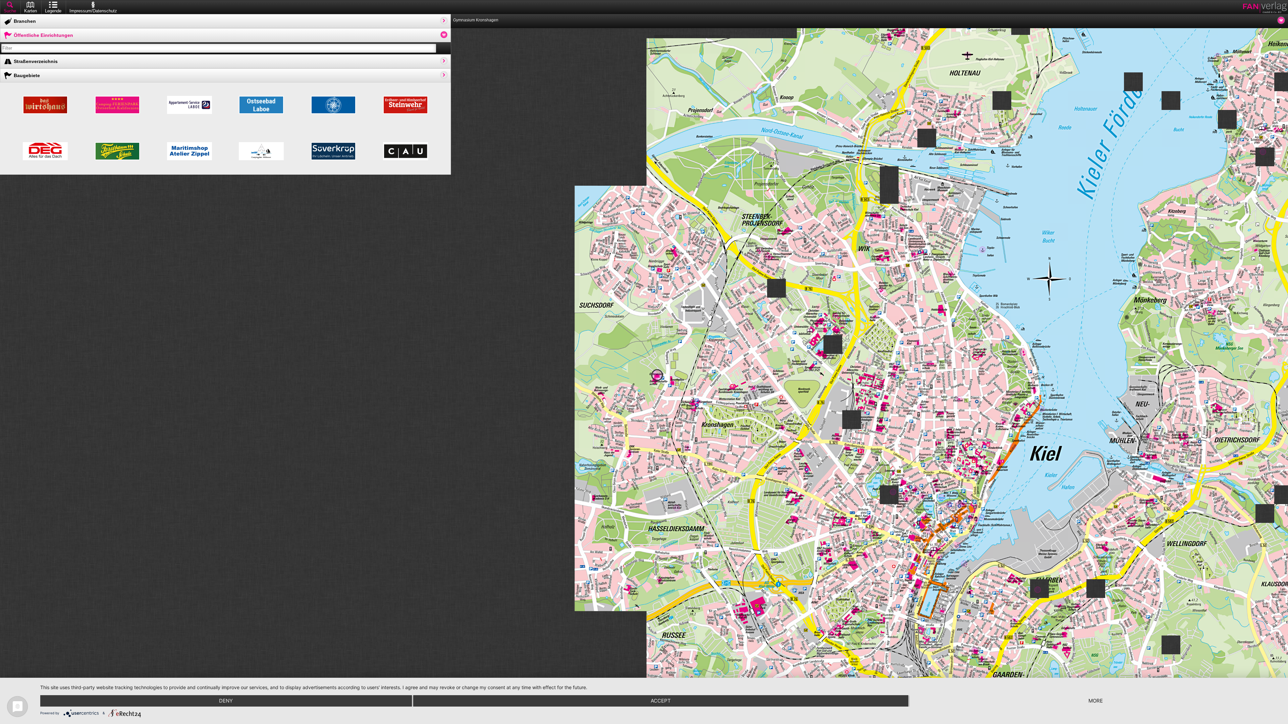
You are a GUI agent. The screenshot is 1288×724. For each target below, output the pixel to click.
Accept (661, 701)
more (1095, 701)
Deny (226, 701)
